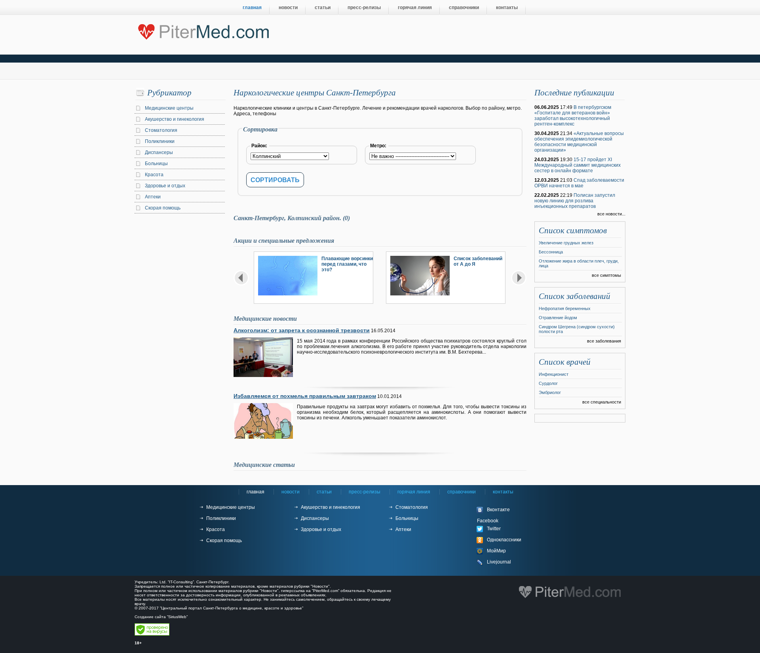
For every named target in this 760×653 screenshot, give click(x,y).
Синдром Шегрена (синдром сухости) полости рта (577, 329)
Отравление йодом (558, 317)
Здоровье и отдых (165, 185)
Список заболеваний (574, 296)
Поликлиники (160, 141)
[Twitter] (506, 529)
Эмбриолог (550, 392)
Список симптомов (573, 230)
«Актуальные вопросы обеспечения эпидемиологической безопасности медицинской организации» (579, 142)
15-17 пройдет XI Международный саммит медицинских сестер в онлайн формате (577, 165)
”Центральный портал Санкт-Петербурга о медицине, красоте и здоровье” (231, 608)
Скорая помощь (162, 208)
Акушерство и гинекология (174, 119)
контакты (507, 7)
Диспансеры (159, 152)
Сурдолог (548, 383)
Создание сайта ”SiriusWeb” (161, 617)
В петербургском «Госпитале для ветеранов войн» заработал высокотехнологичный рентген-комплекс (572, 116)
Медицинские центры (169, 108)
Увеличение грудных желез (566, 242)
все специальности (601, 402)
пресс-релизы (364, 7)
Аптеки (153, 197)
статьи (323, 7)
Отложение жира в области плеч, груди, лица (579, 263)
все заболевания (604, 341)
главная (252, 7)
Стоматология (161, 130)
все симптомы (606, 275)
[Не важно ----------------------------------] (412, 156)
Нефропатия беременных (565, 308)
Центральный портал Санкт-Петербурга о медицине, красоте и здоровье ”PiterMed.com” (203, 30)
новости (288, 7)
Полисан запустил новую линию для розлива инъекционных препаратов (574, 200)
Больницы (156, 163)
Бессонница (551, 251)
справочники (464, 7)
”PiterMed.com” (325, 590)
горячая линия (415, 7)
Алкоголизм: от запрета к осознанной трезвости (302, 330)
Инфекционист (553, 374)
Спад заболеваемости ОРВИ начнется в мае (579, 182)
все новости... (611, 213)
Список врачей (565, 362)
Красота (154, 174)
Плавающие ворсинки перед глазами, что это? (347, 264)
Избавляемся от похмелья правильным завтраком (305, 396)
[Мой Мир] (506, 551)
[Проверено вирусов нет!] (152, 634)
